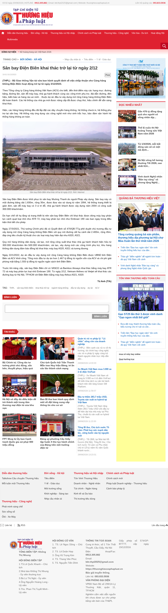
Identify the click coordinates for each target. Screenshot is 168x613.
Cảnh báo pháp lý (115, 488)
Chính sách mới (114, 478)
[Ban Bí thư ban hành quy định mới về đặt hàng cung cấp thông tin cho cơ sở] (57, 385)
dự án (90, 288)
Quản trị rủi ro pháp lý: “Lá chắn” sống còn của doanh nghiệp (91, 341)
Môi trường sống (53, 488)
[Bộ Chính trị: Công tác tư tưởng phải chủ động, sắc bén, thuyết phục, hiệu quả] (19, 348)
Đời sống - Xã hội (39, 33)
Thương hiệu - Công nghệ (116, 33)
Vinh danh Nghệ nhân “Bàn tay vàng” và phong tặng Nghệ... (150, 179)
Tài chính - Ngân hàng (85, 488)
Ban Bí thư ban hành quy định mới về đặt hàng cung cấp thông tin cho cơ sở (57, 402)
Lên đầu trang (158, 525)
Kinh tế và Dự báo (83, 493)
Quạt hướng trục (127, 359)
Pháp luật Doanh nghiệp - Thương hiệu (126, 483)
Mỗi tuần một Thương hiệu (16, 483)
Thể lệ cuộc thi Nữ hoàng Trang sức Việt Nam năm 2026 (150, 130)
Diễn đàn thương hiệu (17, 33)
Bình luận (100, 316)
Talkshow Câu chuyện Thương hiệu (20, 478)
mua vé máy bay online (129, 354)
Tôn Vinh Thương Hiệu (86, 478)
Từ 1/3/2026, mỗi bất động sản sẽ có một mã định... (149, 147)
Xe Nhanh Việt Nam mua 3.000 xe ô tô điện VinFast (94, 370)
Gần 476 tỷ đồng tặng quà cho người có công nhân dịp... (150, 114)
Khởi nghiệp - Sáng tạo (56, 493)
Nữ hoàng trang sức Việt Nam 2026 (35, 52)
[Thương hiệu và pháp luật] (25, 544)
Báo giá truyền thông (97, 572)
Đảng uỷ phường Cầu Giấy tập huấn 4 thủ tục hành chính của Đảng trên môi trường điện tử (57, 443)
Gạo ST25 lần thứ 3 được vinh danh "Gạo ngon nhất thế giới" (140, 316)
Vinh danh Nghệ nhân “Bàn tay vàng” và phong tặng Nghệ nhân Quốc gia (139, 267)
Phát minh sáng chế (12, 506)
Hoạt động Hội (157, 33)
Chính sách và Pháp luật (89, 33)
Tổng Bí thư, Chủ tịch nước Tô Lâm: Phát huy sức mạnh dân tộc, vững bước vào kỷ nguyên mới (93, 431)
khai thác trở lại (42, 288)
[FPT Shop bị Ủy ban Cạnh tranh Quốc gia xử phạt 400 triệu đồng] (19, 425)
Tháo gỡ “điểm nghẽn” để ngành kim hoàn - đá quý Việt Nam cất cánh (141, 258)
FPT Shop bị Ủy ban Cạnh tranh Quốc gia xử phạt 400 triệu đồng (17, 442)
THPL (12, 288)
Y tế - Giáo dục (103, 59)
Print (107, 75)
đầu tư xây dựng (78, 288)
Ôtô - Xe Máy (9, 516)
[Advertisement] (141, 412)
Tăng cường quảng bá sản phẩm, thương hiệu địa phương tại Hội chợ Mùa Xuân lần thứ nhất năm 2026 (140, 237)
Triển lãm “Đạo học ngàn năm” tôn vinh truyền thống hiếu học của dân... (139, 249)
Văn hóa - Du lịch (140, 33)
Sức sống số (8, 511)
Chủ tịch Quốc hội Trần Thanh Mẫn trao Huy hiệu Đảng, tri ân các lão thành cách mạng (57, 365)
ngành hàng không (60, 288)
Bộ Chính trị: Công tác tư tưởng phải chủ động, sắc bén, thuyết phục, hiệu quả (17, 365)
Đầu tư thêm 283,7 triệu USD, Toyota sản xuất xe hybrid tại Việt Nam (92, 400)
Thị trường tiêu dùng (84, 498)
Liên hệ (8, 525)
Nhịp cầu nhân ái (73, 59)
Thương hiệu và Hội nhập (63, 33)
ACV (97, 288)
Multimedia (12, 39)
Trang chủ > (11, 59)
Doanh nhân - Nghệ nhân (87, 483)
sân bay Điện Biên (25, 288)
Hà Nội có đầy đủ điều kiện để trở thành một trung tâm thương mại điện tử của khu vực (19, 403)
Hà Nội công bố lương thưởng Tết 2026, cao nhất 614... (150, 163)
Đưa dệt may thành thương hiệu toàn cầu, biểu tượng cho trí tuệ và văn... (141, 325)
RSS (23, 525)
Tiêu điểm (88, 59)
